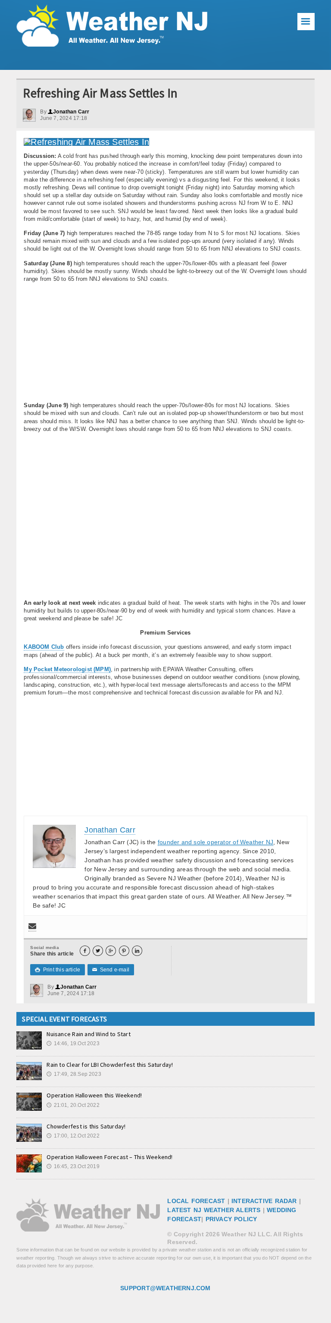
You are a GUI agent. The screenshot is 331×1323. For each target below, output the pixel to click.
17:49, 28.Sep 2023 (74, 1074)
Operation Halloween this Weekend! (94, 1095)
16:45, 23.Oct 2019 (73, 1166)
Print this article (57, 970)
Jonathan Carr (69, 112)
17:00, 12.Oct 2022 (73, 1136)
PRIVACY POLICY (231, 1219)
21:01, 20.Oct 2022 (73, 1105)
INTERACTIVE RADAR (264, 1200)
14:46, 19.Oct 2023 (73, 1043)
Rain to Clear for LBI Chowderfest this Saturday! (110, 1064)
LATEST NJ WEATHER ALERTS (213, 1210)
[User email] (32, 926)
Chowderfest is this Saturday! (86, 1126)
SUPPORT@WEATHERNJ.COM (165, 1288)
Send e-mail (110, 970)
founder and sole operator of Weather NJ (215, 842)
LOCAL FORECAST (196, 1200)
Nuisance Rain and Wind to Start (89, 1034)
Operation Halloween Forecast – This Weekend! (109, 1157)
